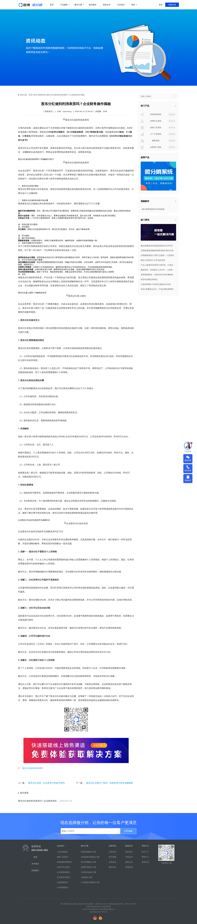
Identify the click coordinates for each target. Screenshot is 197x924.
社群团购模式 (62, 882)
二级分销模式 (62, 852)
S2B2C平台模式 (63, 867)
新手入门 (145, 852)
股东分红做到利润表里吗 (32, 768)
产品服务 (64, 5)
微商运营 (129, 862)
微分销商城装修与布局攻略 (153, 209)
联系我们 (35, 870)
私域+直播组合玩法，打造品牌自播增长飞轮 (158, 289)
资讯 (35, 95)
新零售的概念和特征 (149, 279)
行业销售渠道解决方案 (90, 882)
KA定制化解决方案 (88, 872)
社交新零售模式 (63, 877)
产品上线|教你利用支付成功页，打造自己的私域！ (158, 265)
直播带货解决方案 (88, 867)
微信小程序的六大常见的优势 (153, 260)
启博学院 (112, 852)
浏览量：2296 (101, 111)
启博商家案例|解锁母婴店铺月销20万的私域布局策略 (158, 250)
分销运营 (129, 857)
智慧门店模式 (62, 857)
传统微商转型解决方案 (90, 857)
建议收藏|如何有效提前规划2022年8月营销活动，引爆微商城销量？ (158, 246)
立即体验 (128, 831)
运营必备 (112, 862)
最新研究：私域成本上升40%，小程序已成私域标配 (158, 270)
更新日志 (145, 862)
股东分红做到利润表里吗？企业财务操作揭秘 (65, 95)
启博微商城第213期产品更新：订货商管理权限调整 (158, 255)
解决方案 (78, 5)
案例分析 (112, 867)
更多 (133, 5)
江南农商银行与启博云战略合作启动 (156, 284)
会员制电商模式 (63, 872)
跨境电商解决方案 (88, 852)
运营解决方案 (86, 877)
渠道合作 (106, 5)
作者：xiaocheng (64, 111)
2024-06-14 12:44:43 (84, 111)
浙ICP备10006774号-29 (98, 912)
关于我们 (35, 864)
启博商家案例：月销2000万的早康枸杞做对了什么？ (158, 275)
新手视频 (112, 857)
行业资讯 (121, 5)
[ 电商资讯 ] (48, 111)
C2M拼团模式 (62, 887)
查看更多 (172, 114)
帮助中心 (145, 857)
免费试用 (172, 5)
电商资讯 (42, 95)
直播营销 (129, 867)
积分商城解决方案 (88, 862)
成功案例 (92, 5)
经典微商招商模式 (64, 862)
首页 (52, 5)
